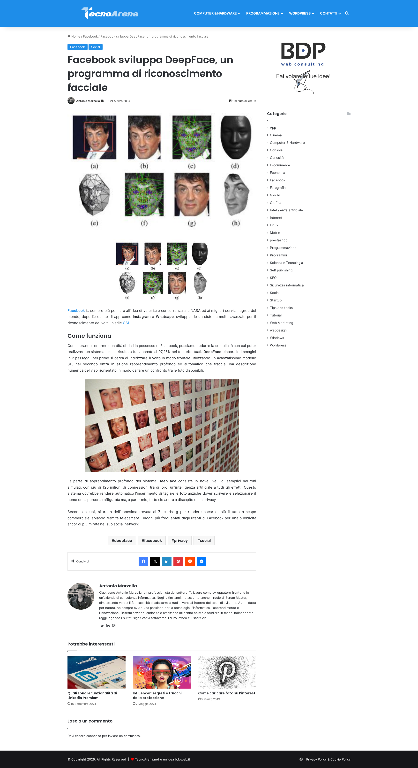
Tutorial (276, 315)
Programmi (278, 255)
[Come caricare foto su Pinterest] (227, 672)
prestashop (278, 240)
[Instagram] (114, 626)
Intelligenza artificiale (286, 210)
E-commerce (280, 165)
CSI (126, 323)
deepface (123, 540)
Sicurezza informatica (287, 285)
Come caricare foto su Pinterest (226, 693)
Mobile (275, 233)
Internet (276, 218)
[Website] (102, 626)
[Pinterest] (178, 561)
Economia (277, 173)
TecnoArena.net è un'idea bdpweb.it (162, 759)
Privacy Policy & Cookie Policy (328, 759)
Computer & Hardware (215, 13)
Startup (276, 300)
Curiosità (277, 158)
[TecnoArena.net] (109, 13)
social (205, 540)
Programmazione (263, 13)
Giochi (275, 195)
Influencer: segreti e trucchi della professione (157, 695)
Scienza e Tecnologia (286, 263)
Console (276, 150)
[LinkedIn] (167, 561)
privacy (181, 540)
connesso (93, 736)
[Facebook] (143, 561)
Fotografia (278, 188)
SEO (273, 278)
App (273, 128)
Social (95, 47)
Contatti (328, 13)
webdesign (278, 330)
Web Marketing (281, 323)
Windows (277, 338)
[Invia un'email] (102, 101)
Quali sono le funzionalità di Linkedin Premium (92, 695)
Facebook (90, 36)
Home (75, 36)
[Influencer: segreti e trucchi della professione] (162, 672)
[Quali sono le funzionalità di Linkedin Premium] (96, 672)
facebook (153, 540)
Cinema (276, 135)
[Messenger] (201, 561)
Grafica (275, 203)
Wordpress (300, 13)
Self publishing (281, 270)
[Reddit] (190, 561)
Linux (274, 225)
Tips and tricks (281, 308)
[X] (155, 561)
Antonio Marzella (88, 101)
